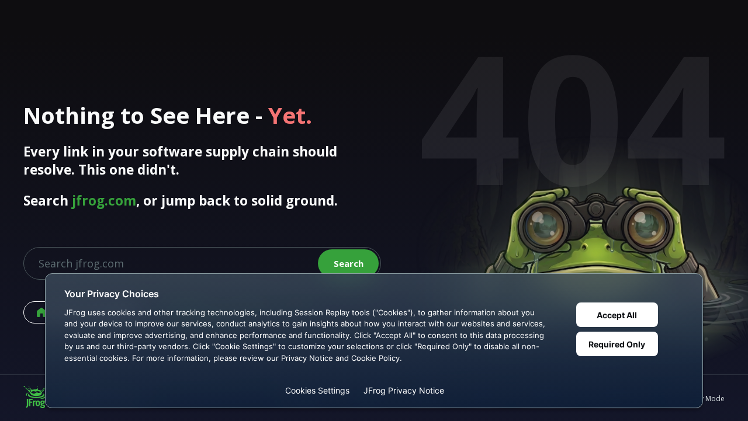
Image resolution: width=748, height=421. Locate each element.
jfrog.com (104, 201)
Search (348, 263)
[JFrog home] (35, 398)
